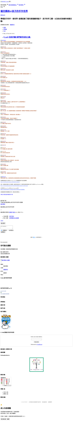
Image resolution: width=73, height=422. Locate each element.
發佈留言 (3, 232)
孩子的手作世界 (3, 291)
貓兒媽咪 (3, 204)
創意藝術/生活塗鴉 (14, 218)
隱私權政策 (44, 402)
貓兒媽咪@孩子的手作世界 (14, 11)
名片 (4, 31)
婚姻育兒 (12, 24)
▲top (2, 220)
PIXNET (25, 402)
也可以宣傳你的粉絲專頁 (5, 293)
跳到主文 (3, 15)
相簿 (4, 27)
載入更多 (3, 223)
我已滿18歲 (3, 419)
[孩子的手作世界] (1, 292)
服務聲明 (50, 402)
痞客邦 (11, 212)
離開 (8, 419)
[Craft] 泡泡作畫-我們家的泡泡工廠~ (17, 37)
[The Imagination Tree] (36, 371)
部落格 (5, 29)
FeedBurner (39, 344)
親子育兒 (11, 216)
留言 (14, 212)
